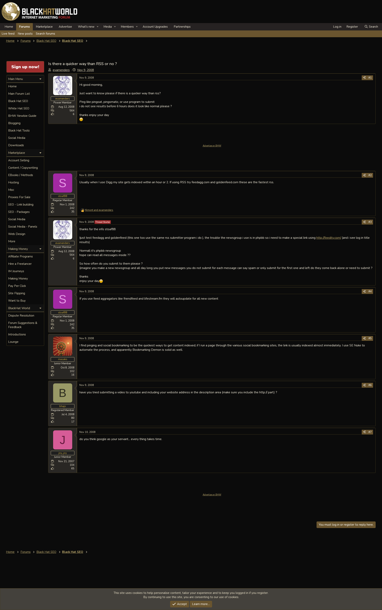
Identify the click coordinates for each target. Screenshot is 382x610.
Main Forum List (19, 94)
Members (127, 27)
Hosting (13, 182)
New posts (25, 34)
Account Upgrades (155, 27)
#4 (370, 291)
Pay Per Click (17, 286)
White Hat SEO (18, 108)
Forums (24, 27)
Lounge (13, 342)
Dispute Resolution (21, 316)
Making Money (18, 279)
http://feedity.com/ (328, 238)
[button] (97, 26)
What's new (86, 27)
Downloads (16, 145)
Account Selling (18, 160)
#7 (370, 432)
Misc (11, 190)
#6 (370, 385)
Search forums (45, 34)
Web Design (16, 234)
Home (9, 27)
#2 (370, 175)
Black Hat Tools (19, 131)
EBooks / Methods (20, 175)
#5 (370, 338)
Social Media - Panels (22, 227)
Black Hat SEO (18, 101)
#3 (370, 222)
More (11, 241)
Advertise (65, 27)
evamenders (61, 70)
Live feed (8, 34)
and (99, 210)
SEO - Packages (19, 212)
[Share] (364, 77)
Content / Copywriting (23, 168)
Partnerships (182, 27)
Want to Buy (17, 301)
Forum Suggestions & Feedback (22, 325)
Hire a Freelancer (20, 264)
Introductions (17, 334)
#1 (370, 78)
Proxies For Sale (19, 197)
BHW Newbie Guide (22, 116)
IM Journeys (16, 271)
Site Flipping (16, 293)
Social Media (16, 138)
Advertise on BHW (212, 145)
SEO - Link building (20, 205)
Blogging (14, 123)
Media (107, 27)
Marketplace (44, 27)
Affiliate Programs (20, 256)
